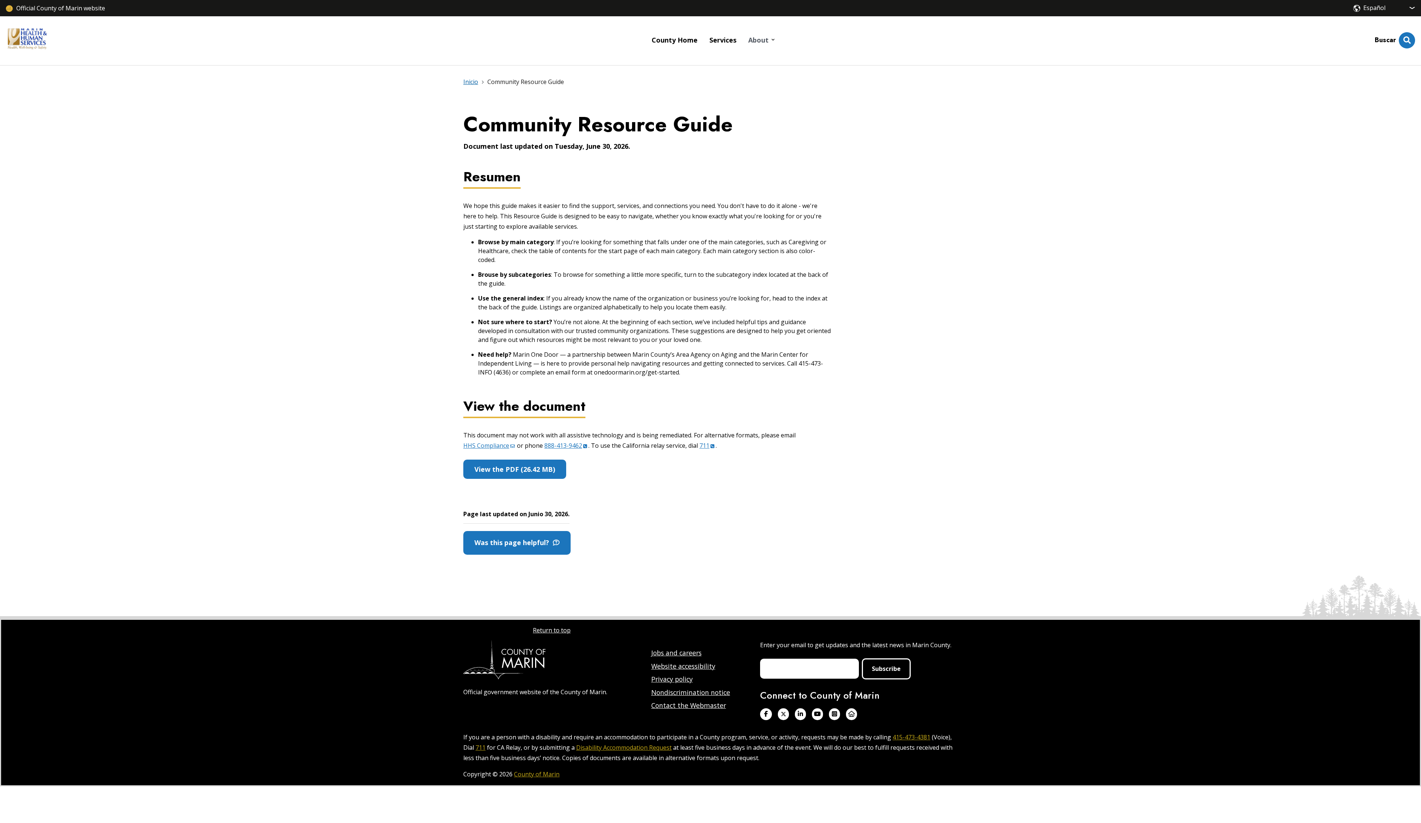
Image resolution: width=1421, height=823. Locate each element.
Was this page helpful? (513, 542)
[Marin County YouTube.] (817, 714)
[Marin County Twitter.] (783, 714)
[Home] (27, 40)
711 (481, 747)
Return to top (552, 630)
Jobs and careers (676, 652)
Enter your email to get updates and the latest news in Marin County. (855, 645)
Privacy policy (672, 679)
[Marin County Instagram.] (834, 714)
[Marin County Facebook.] (766, 714)
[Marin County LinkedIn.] (800, 714)
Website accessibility (683, 666)
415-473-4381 (911, 737)
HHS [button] (486, 445)
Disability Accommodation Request (624, 747)
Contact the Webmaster (688, 705)
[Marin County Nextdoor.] (851, 714)
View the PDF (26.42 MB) (514, 469)
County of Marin (537, 774)
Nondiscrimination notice (690, 692)
